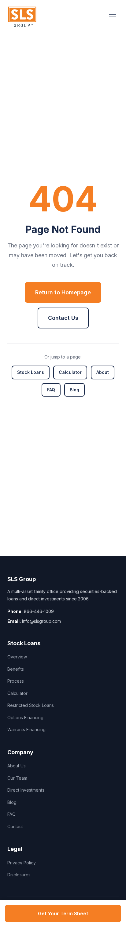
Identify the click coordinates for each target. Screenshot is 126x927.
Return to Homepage (63, 292)
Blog (74, 389)
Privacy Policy (21, 862)
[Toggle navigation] (112, 17)
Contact (15, 826)
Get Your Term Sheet (63, 913)
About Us (16, 765)
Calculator (70, 372)
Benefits (15, 669)
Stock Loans (30, 372)
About (102, 372)
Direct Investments (25, 790)
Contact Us (63, 318)
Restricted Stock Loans (30, 705)
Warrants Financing (26, 729)
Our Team (17, 778)
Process (15, 681)
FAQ (51, 389)
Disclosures (19, 874)
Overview (17, 656)
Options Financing (25, 717)
